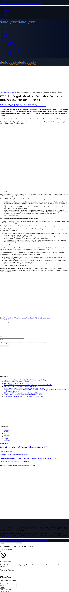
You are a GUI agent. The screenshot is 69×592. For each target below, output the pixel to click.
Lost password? (4, 591)
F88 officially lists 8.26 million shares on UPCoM (14, 462)
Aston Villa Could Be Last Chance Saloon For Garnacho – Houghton (23, 396)
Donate (6, 12)
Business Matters (4, 104)
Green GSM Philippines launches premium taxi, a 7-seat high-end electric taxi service (28, 385)
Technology (7, 39)
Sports (5, 37)
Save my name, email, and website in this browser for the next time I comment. (24, 343)
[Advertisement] (34, 78)
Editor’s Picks (11, 44)
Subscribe (3, 57)
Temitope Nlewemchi (16, 104)
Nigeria (6, 34)
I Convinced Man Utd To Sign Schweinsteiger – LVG (24, 447)
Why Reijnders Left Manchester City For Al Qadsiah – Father (21, 386)
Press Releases (11, 49)
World (9, 52)
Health (9, 45)
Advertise (6, 8)
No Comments (28, 104)
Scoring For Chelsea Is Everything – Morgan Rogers (19, 381)
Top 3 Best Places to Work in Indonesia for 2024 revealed (17, 465)
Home (5, 28)
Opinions (9, 47)
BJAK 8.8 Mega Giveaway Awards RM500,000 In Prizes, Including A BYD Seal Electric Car (28, 458)
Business (6, 29)
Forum (5, 13)
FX (4, 316)
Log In (2, 587)
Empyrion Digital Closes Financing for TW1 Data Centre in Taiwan (23, 394)
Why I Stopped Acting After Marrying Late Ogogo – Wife (20, 383)
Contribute (7, 10)
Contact (6, 15)
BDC (1, 316)
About (5, 7)
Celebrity (6, 31)
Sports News (3, 451)
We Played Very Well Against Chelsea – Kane (14, 454)
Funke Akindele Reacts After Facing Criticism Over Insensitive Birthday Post (25, 388)
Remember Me (6, 589)
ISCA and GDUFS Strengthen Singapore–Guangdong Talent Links (23, 393)
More (5, 41)
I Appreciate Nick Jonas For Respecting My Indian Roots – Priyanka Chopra (25, 380)
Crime (5, 32)
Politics (6, 36)
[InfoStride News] (18, 24)
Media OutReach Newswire (15, 50)
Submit (19, 543)
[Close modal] (0, 551)
